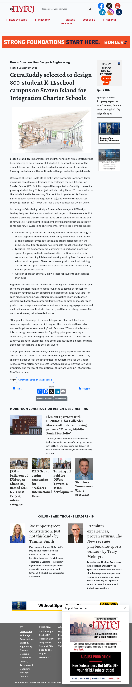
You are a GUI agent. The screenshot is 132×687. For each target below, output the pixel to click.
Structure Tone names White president (84, 488)
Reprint (85, 389)
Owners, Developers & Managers (26, 665)
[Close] (125, 608)
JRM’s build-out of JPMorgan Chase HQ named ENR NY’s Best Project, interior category (19, 488)
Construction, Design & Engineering (27, 642)
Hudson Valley (46, 638)
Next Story (59, 398)
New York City (46, 646)
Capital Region (46, 631)
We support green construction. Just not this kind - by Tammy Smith (45, 533)
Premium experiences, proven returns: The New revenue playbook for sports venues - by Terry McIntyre (104, 541)
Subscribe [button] (89, 20)
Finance (24, 650)
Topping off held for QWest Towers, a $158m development (63, 481)
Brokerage (25, 635)
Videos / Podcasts (68, 21)
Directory (44, 20)
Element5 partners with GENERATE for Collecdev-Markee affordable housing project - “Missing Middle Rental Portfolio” (66, 425)
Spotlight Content (106, 97)
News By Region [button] (18, 20)
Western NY (45, 657)
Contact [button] (111, 20)
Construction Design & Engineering (35, 379)
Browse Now (107, 80)
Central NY (44, 635)
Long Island (45, 642)
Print (18, 389)
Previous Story (45, 398)
